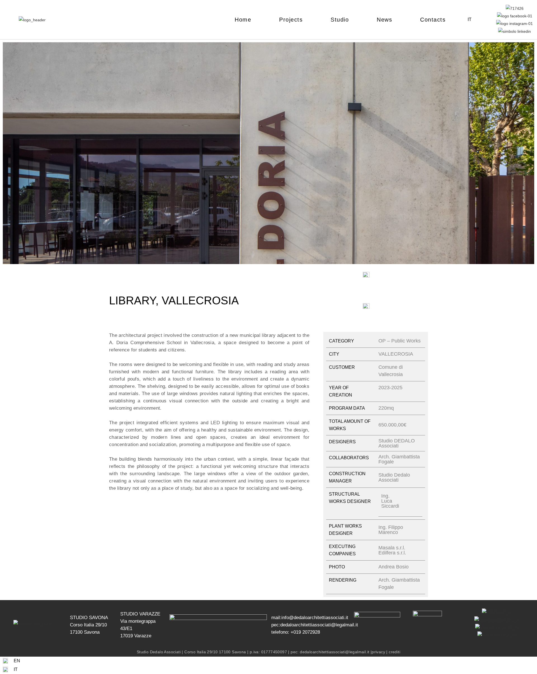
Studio (340, 20)
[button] (8, 154)
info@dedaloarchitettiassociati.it (314, 617)
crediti (394, 652)
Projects (291, 20)
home (243, 20)
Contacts (433, 20)
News (384, 20)
